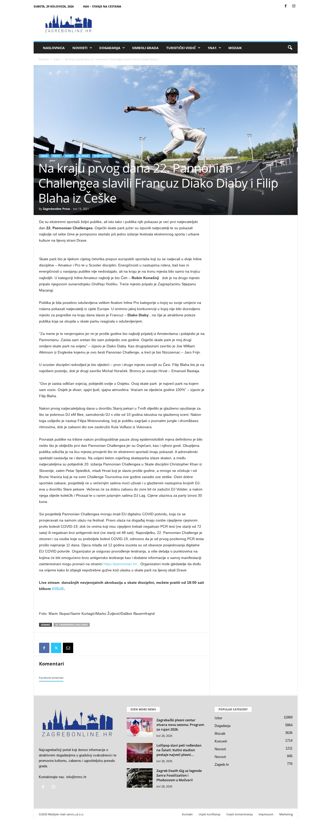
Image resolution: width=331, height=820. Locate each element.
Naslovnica (54, 47)
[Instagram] (294, 6)
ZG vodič (83, 156)
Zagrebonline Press (56, 209)
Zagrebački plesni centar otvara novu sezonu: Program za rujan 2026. (180, 725)
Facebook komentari (51, 677)
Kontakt (187, 814)
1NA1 (212, 47)
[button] (290, 47)
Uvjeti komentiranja (239, 814)
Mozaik (235, 47)
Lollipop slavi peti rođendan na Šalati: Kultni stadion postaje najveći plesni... (178, 750)
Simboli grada (145, 47)
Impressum (266, 814)
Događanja (109, 47)
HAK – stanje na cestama (102, 6)
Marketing (286, 814)
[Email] (68, 648)
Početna (44, 59)
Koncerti (221, 741)
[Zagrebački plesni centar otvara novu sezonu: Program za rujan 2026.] (140, 727)
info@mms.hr (76, 777)
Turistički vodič (181, 47)
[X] (56, 648)
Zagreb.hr (222, 765)
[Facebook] (286, 6)
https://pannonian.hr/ (120, 564)
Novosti (79, 47)
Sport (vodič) (102, 156)
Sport (69, 156)
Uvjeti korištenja (209, 814)
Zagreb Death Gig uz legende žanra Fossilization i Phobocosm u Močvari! (179, 775)
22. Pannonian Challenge (71, 624)
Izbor (57, 59)
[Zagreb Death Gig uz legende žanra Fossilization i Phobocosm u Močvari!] (140, 778)
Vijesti (56, 156)
